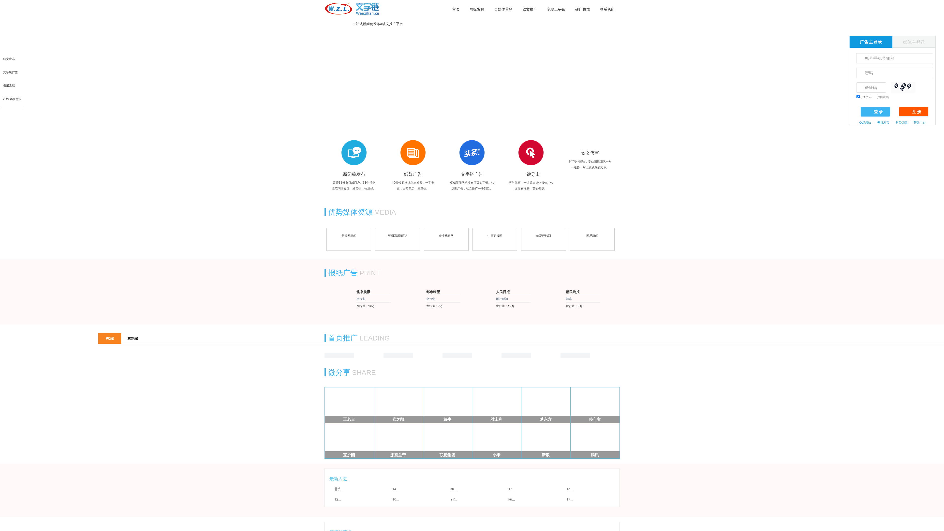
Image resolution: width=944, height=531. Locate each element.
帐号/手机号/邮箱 (859, 57)
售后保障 (901, 122)
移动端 (133, 348)
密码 (859, 72)
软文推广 (529, 9)
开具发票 (883, 122)
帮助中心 (920, 122)
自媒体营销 (503, 9)
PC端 (110, 348)
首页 (456, 9)
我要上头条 (556, 9)
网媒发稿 (477, 9)
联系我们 (607, 9)
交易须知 (865, 122)
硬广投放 (582, 9)
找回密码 (883, 97)
